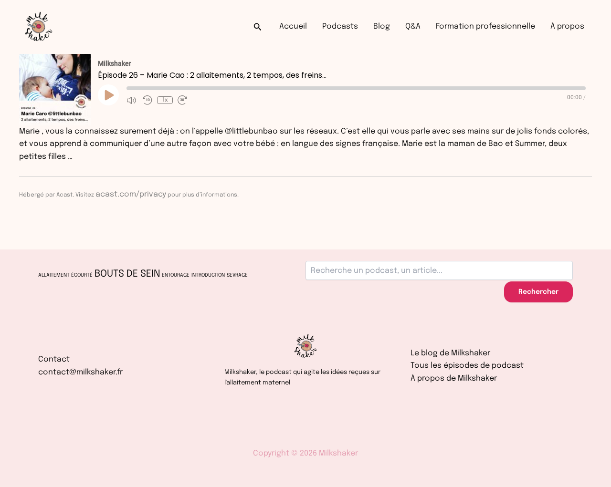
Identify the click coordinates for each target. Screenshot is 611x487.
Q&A (413, 26)
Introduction (208, 275)
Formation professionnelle (485, 26)
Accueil (293, 26)
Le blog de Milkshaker (450, 353)
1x (165, 100)
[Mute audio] (132, 100)
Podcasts (340, 26)
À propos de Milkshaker (454, 378)
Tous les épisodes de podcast (467, 366)
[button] (257, 27)
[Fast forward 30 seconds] (183, 100)
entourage (176, 275)
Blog (381, 26)
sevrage (237, 275)
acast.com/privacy (130, 194)
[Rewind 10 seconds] (147, 100)
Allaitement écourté (65, 275)
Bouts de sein (127, 274)
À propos (567, 26)
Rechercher (538, 292)
